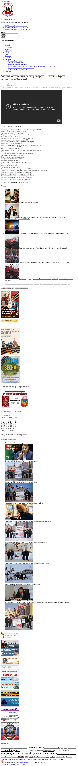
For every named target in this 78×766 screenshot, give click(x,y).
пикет (23, 759)
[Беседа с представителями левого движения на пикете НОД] (19, 519)
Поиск (3, 34)
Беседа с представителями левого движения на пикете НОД (24, 503)
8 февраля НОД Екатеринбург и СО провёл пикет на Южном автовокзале (29, 521)
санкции (43, 759)
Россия (21, 756)
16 (2, 426)
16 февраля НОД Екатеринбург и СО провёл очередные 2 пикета (26, 542)
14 (13, 424)
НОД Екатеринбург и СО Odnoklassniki (17, 29)
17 (4, 426)
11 (6, 424)
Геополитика (55, 748)
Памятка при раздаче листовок (18, 69)
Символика (8, 57)
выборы (3, 759)
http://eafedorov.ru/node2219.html (18, 182)
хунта (52, 759)
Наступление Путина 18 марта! (15, 443)
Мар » (12, 430)
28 (13, 428)
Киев (55, 751)
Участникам (8, 59)
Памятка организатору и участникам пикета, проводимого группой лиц (31, 66)
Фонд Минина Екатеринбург (17, 64)
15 (15, 424)
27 (11, 428)
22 (15, 426)
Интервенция (48, 751)
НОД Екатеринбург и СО (9, 19)
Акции (7, 49)
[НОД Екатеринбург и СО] (2, 762)
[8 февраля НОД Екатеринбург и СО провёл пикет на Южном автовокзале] (19, 540)
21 (13, 426)
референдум (37, 759)
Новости (7, 45)
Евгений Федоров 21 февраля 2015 (30, 202)
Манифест (8, 56)
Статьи (7, 52)
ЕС (66, 748)
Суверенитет (41, 757)
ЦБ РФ (57, 756)
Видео (10, 47)
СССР (26, 757)
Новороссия (8, 757)
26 (9, 428)
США (31, 756)
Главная (7, 44)
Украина (50, 756)
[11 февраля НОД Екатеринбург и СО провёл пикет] (19, 501)
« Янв (3, 430)
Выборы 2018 (48, 748)
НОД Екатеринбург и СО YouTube (16, 26)
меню (3, 36)
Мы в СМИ (8, 54)
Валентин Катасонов (22, 748)
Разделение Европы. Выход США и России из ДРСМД (22, 584)
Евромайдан (24, 751)
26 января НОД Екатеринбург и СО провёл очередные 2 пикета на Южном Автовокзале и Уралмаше (37, 602)
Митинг (36, 284)
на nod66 (7, 84)
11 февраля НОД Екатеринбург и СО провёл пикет (21, 482)
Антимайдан (16, 284)
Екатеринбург (33, 751)
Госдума (60, 748)
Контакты (8, 71)
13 (11, 424)
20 (11, 426)
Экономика (69, 757)
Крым (59, 751)
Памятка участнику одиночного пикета (21, 68)
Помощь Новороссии (15, 61)
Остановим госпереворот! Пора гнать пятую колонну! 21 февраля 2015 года (43, 233)
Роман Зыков (15, 757)
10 (4, 424)
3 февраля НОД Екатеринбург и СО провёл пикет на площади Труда (27, 563)
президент (29, 759)
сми (48, 759)
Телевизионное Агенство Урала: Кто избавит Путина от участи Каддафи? (43, 248)
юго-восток (58, 759)
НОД (69, 284)
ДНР (64, 748)
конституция (16, 759)
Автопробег (11, 748)
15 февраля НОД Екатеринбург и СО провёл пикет (21, 461)
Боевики (16, 748)
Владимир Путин (36, 748)
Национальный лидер (64, 754)
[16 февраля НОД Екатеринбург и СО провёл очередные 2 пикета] (19, 561)
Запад (41, 751)
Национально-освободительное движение (53, 284)
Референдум (8, 51)
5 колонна (4, 748)
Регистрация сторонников (16, 62)
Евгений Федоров (27, 284)
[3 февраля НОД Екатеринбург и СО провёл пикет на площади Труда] (19, 582)
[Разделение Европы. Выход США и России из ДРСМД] (19, 600)
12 (9, 424)
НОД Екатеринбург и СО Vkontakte (16, 27)
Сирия (35, 757)
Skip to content (5, 1)
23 (2, 428)
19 (9, 426)
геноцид (9, 759)
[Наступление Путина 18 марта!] (19, 459)
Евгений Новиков (72, 748)
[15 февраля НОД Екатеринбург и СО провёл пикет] (19, 480)
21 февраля (8, 284)
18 (6, 426)
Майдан (64, 751)
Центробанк (62, 757)
